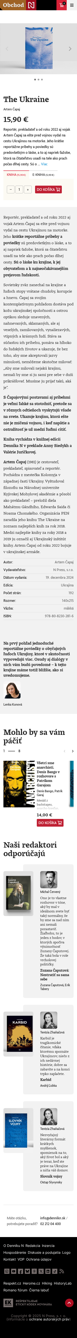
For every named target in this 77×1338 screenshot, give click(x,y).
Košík (64, 3)
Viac (44, 164)
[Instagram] (6, 1271)
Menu (72, 5)
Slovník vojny (51, 1176)
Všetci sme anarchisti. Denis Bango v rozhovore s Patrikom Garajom (48, 774)
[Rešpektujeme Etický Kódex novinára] (27, 1303)
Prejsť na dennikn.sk (51, 5)
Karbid (45, 1079)
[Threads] (34, 1271)
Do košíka (46, 189)
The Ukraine (35, 79)
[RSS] (61, 1271)
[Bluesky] (27, 1271)
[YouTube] (13, 1271)
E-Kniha (43, 175)
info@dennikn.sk (52, 1218)
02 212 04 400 (50, 1223)
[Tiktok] (54, 1271)
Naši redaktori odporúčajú (30, 848)
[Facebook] (20, 1271)
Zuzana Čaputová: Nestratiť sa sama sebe (54, 974)
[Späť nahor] (69, 1303)
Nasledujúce (70, 49)
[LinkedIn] (47, 1271)
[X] (41, 1271)
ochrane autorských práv (49, 1319)
